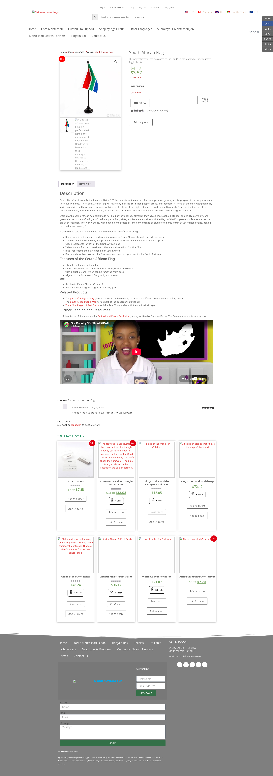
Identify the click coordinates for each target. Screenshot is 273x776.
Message (65, 723)
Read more (157, 512)
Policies (139, 643)
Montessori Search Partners (47, 36)
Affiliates (155, 643)
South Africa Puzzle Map (83, 301)
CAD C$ (266, 38)
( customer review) (157, 110)
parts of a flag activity (82, 298)
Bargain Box (78, 36)
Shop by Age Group (112, 29)
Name (63, 702)
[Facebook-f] (179, 664)
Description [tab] (67, 183)
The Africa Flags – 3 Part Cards (82, 305)
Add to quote (141, 122)
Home (32, 29)
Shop (132, 7)
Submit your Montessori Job (175, 29)
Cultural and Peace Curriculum (114, 316)
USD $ (266, 23)
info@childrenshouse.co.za (188, 656)
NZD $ (266, 49)
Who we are (68, 649)
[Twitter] (186, 664)
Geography (80, 52)
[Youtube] (204, 664)
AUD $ (266, 43)
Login (102, 7)
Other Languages (141, 29)
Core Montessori (52, 29)
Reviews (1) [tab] (86, 183)
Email (63, 712)
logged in (76, 424)
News (64, 656)
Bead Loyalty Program (96, 649)
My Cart (143, 7)
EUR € (266, 28)
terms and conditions (119, 757)
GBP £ (266, 33)
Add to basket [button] (75, 498)
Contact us (99, 36)
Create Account (117, 7)
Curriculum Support (81, 29)
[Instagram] (198, 664)
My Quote (169, 7)
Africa (90, 52)
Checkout (155, 7)
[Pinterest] (192, 664)
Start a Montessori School (89, 643)
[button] (115, 61)
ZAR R (266, 18)
